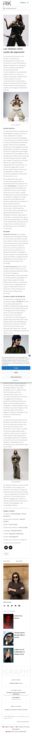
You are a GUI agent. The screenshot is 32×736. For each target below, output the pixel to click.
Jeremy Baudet (16, 514)
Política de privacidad (23, 721)
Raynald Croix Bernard (16, 534)
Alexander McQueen (10, 234)
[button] (29, 355)
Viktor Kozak (13, 524)
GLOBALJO (19, 301)
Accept (16, 368)
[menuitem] (8, 727)
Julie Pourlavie (23, 527)
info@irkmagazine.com (16, 683)
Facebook (14, 709)
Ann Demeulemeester (10, 266)
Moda (6, 553)
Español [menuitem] (17, 729)
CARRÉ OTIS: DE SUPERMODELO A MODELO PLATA (19, 652)
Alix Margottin (13, 537)
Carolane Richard (16, 531)
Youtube (25, 709)
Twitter (20, 709)
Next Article (19, 561)
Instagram (7, 709)
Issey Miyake (12, 186)
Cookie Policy (15, 380)
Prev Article (6, 561)
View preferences (16, 377)
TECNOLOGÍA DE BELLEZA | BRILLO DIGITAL (19, 635)
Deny (16, 372)
